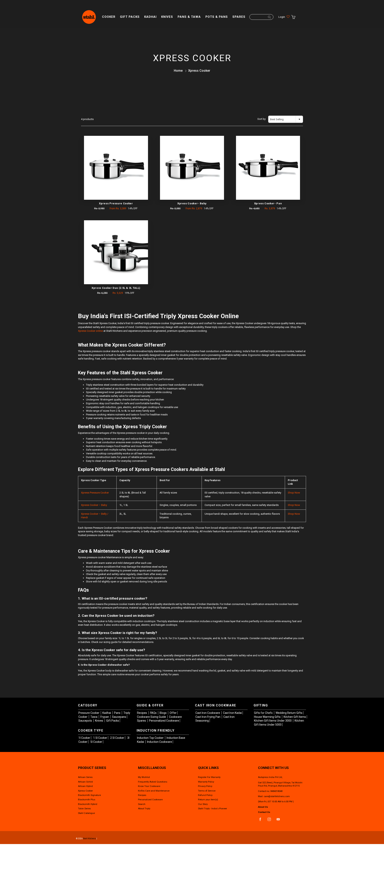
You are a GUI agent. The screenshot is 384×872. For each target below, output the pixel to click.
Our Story (203, 804)
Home (178, 71)
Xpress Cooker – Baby (94, 505)
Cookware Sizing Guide (152, 716)
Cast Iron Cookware (208, 712)
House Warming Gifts (267, 716)
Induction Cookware (159, 741)
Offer (173, 712)
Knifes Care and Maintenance (153, 790)
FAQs (153, 712)
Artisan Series (85, 777)
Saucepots (85, 720)
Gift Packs (130, 17)
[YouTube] (278, 819)
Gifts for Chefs (263, 712)
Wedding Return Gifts (289, 712)
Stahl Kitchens (89, 838)
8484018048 (276, 791)
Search (141, 804)
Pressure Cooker (89, 712)
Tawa (94, 716)
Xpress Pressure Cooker (95, 492)
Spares (238, 17)
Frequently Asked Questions (152, 781)
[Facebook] (260, 819)
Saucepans (119, 716)
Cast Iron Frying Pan (208, 716)
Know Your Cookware (149, 786)
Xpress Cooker (85, 790)
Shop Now (294, 492)
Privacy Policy (205, 786)
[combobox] (285, 119)
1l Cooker (84, 737)
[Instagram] (269, 819)
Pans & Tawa (189, 17)
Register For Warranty (209, 777)
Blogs (163, 712)
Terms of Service (206, 790)
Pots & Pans (216, 17)
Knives (167, 17)
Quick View (116, 167)
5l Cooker (96, 741)
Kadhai (150, 17)
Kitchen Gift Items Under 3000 (273, 720)
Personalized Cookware (164, 720)
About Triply (144, 808)
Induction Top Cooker (150, 737)
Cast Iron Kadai (232, 712)
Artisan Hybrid (85, 786)
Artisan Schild (85, 781)
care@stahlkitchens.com (277, 796)
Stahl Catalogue (86, 813)
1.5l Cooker (100, 737)
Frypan (105, 716)
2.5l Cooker (117, 737)
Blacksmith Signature (89, 795)
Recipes (142, 712)
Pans (117, 712)
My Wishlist (144, 777)
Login (281, 16)
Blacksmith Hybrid (87, 804)
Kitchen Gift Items (295, 716)
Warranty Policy (206, 781)
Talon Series (84, 808)
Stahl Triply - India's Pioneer (212, 808)
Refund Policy (205, 795)
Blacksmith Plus (86, 799)
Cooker (108, 17)
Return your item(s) (208, 799)
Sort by (261, 118)
